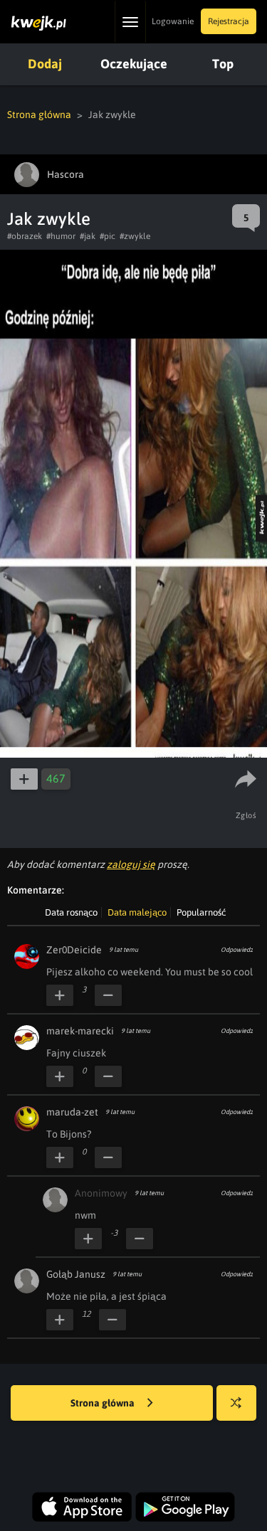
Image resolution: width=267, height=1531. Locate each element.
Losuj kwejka (236, 1403)
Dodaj (45, 63)
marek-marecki (80, 1031)
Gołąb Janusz (75, 1274)
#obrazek (24, 236)
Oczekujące (133, 63)
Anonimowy (101, 1193)
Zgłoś (246, 815)
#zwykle (135, 236)
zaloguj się (131, 864)
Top (223, 63)
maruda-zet (72, 1112)
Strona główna (39, 114)
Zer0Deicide (74, 949)
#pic (107, 236)
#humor (60, 236)
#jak (87, 236)
